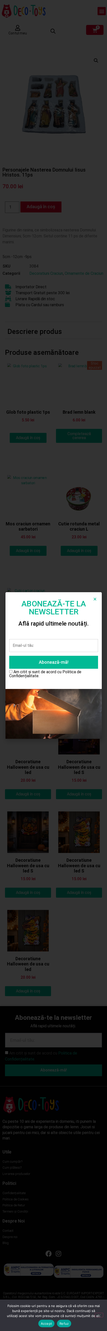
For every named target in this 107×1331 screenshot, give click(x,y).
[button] (95, 599)
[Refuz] (99, 1315)
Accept (46, 1324)
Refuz (64, 1324)
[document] (53, 665)
